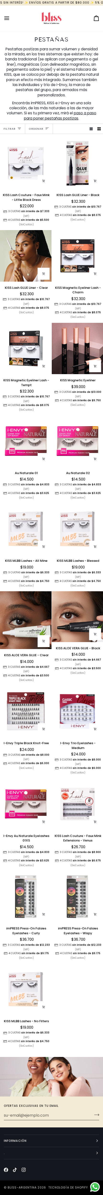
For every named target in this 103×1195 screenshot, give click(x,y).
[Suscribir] (95, 1115)
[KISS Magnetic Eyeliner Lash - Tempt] (26, 348)
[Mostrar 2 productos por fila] (99, 129)
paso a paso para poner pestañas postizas (60, 115)
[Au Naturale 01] (26, 441)
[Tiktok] (15, 1170)
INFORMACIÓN (15, 1141)
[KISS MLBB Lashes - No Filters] (26, 989)
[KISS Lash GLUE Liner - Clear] (26, 256)
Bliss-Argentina (22, 1187)
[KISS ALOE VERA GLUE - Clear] (26, 620)
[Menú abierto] (11, 18)
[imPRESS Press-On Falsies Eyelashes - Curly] (26, 896)
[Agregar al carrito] (44, 181)
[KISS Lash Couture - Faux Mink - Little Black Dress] (26, 163)
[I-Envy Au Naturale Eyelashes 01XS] (26, 804)
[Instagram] (24, 1170)
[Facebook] (6, 1170)
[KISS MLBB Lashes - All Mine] (26, 529)
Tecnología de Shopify (68, 1187)
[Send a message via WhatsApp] (95, 1187)
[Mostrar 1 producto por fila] (91, 129)
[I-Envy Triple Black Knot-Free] (26, 711)
